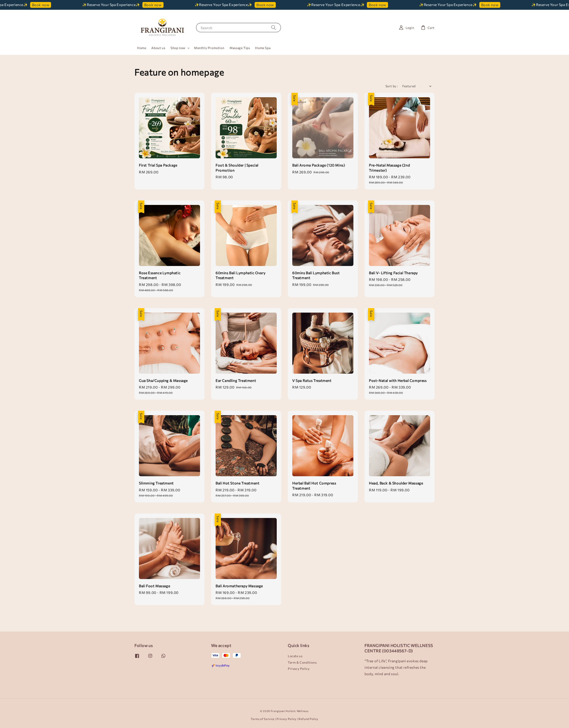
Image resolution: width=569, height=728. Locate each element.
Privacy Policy (298, 668)
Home (141, 48)
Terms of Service (262, 719)
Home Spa (262, 48)
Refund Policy (308, 719)
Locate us (295, 656)
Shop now (177, 48)
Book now (120, 5)
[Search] (273, 27)
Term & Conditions (302, 662)
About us (158, 48)
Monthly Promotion (209, 48)
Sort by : (391, 86)
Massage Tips (240, 48)
